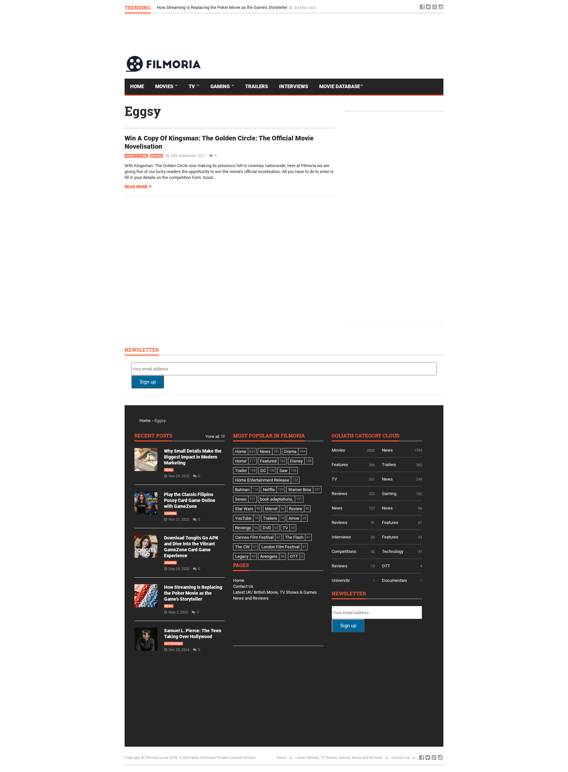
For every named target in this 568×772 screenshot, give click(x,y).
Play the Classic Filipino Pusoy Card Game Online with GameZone (189, 500)
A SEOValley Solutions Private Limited (210, 758)
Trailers (256, 86)
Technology (392, 551)
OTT (386, 566)
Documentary (394, 580)
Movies (165, 86)
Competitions (136, 156)
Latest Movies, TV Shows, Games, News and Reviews (339, 758)
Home (137, 86)
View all (212, 437)
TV (192, 86)
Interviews (293, 86)
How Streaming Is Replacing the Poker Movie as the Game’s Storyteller (193, 593)
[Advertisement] (323, 34)
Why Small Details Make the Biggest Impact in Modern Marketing (193, 456)
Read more (136, 187)
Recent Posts (153, 436)
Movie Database (339, 86)
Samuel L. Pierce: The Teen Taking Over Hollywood (204, 7)
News (169, 470)
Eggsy (143, 111)
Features (340, 464)
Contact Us (243, 586)
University (341, 580)
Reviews (339, 493)
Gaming (220, 86)
